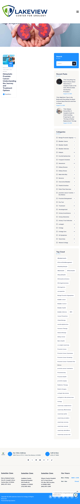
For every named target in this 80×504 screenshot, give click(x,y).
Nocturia (61, 178)
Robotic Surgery (62, 389)
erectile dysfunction (63, 324)
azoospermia (61, 291)
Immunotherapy (62, 332)
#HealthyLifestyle (62, 266)
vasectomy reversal (63, 426)
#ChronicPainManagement (65, 262)
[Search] (74, 63)
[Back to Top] (76, 501)
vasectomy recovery (63, 422)
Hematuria (62, 163)
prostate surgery (62, 381)
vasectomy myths (62, 414)
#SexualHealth (62, 274)
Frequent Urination (64, 159)
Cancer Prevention (63, 316)
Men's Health (61, 341)
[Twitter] (32, 460)
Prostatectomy (62, 372)
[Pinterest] (47, 460)
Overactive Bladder (64, 182)
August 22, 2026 (67, 93)
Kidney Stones (63, 171)
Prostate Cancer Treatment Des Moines (66, 362)
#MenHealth (61, 270)
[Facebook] (28, 460)
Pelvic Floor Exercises (65, 189)
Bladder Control (62, 303)
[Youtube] (40, 460)
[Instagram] (43, 460)
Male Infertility (63, 174)
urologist (61, 224)
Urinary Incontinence (65, 213)
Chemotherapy (62, 320)
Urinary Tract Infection (65, 220)
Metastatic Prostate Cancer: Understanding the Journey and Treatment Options (9, 82)
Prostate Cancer (62, 349)
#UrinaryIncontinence (63, 279)
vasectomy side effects (64, 430)
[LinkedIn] (36, 460)
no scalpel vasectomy (63, 345)
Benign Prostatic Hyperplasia (67, 137)
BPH (71, 312)
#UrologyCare (61, 287)
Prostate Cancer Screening (65, 357)
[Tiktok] (51, 460)
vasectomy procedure (63, 418)
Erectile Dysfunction (64, 156)
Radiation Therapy (63, 385)
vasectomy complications (64, 405)
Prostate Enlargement (65, 198)
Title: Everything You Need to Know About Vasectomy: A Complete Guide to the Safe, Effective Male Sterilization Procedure (69, 85)
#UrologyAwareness (63, 283)
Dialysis (61, 152)
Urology (61, 228)
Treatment (62, 206)
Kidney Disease (63, 167)
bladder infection (62, 312)
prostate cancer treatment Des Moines (8, 69)
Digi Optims (11, 500)
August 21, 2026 (60, 105)
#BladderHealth (62, 258)
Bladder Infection (64, 148)
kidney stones (61, 336)
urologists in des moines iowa (66, 397)
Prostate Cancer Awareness (65, 353)
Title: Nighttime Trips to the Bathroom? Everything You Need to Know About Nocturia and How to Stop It (66, 100)
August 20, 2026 (67, 123)
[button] (75, 495)
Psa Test (61, 202)
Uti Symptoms (63, 235)
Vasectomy (62, 239)
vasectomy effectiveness (64, 409)
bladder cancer (62, 299)
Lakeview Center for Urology (19, 496)
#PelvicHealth (71, 270)
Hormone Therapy (62, 328)
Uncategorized (63, 209)
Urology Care (62, 231)
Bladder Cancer (63, 141)
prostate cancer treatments (65, 368)
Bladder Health (63, 145)
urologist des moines (63, 393)
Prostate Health (62, 376)
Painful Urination (64, 185)
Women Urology (63, 242)
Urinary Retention (64, 217)
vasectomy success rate (64, 434)
